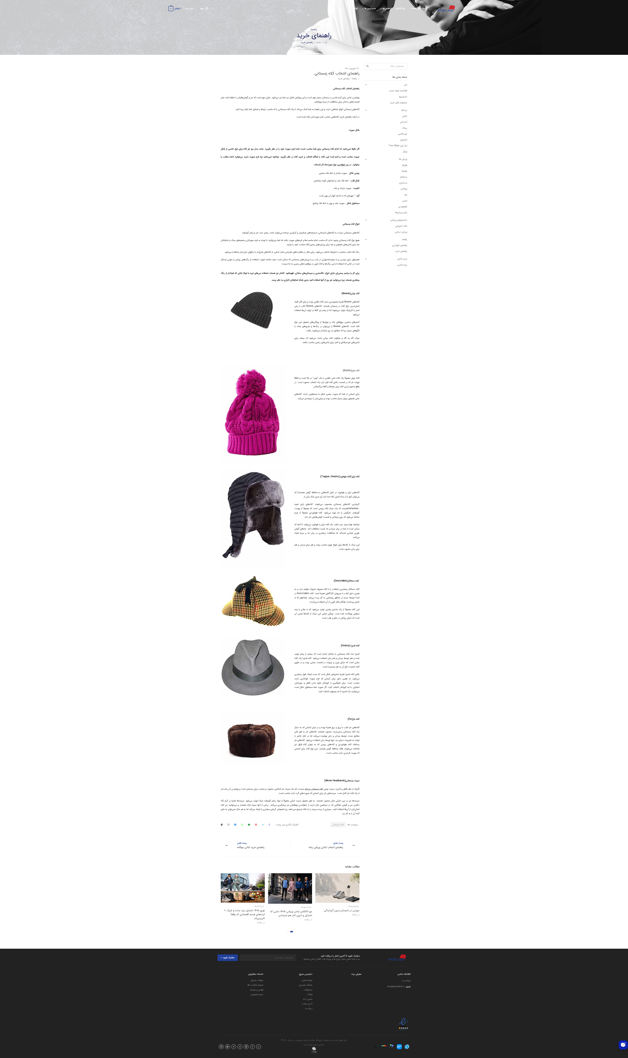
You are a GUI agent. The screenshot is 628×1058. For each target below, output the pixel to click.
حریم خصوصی (256, 994)
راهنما (319, 42)
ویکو (405, 151)
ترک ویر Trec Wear (398, 145)
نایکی (404, 116)
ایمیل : (407, 986)
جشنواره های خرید (398, 102)
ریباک (404, 128)
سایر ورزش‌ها (401, 212)
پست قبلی (250, 845)
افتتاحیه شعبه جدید (398, 90)
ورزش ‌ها (403, 159)
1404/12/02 (259, 906)
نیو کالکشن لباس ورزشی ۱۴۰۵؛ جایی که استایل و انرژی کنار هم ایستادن (291, 913)
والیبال (404, 171)
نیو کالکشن (400, 8)
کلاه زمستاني (338, 824)
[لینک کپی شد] (222, 825)
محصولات (308, 990)
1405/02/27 (306, 907)
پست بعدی (326, 845)
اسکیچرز (403, 140)
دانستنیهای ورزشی (398, 220)
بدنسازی (403, 183)
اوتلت (355, 8)
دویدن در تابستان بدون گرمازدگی (341, 910)
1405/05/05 (353, 906)
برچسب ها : (345, 824)
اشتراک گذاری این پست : (286, 824)
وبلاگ (309, 994)
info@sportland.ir (395, 986)
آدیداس (403, 122)
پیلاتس (404, 188)
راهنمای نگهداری (399, 245)
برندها (404, 110)
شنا (405, 195)
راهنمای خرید (307, 42)
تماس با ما (307, 999)
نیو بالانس (402, 134)
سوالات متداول (257, 980)
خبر (405, 85)
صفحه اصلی (307, 980)
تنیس (404, 200)
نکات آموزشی (401, 226)
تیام (305, 1044)
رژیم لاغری (402, 265)
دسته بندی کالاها (419, 8)
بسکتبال (403, 177)
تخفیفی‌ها (387, 8)
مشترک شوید (229, 957)
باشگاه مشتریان (305, 985)
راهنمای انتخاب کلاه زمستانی (336, 73)
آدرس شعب (307, 1003)
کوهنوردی (402, 206)
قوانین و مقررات (256, 990)
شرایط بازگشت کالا (255, 985)
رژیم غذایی (402, 259)
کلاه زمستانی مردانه (314, 789)
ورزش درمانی (401, 232)
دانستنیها (403, 97)
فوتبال (404, 165)
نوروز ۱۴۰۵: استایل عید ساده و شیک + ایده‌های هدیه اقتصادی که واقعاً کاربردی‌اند (244, 914)
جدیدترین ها (370, 8)
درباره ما (308, 1008)
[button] (291, 931)
